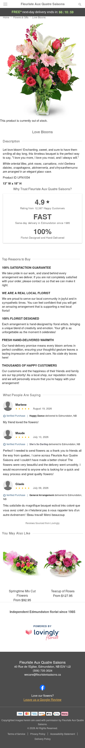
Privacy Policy (37, 734)
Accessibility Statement (62, 734)
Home (6, 17)
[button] (76, 739)
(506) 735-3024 (42, 670)
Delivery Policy (43, 739)
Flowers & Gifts (20, 17)
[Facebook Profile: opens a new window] (42, 687)
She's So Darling (38, 444)
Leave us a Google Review (42, 699)
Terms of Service (16, 734)
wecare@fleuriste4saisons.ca (42, 674)
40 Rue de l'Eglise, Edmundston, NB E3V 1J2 (42, 666)
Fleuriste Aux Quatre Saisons (43, 4)
